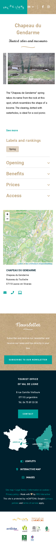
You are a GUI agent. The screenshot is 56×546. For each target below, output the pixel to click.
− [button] (7, 219)
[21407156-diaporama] (31, 68)
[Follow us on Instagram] (48, 7)
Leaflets (30, 461)
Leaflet (20, 263)
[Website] (20, 292)
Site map (10, 489)
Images (30, 477)
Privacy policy (12, 494)
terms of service (30, 503)
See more (12, 130)
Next (38, 78)
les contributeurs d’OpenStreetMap (39, 263)
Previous (24, 78)
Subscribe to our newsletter (28, 359)
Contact (28, 414)
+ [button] (7, 214)
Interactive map (30, 469)
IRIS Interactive (43, 494)
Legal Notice (21, 489)
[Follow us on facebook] (43, 7)
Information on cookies (38, 489)
